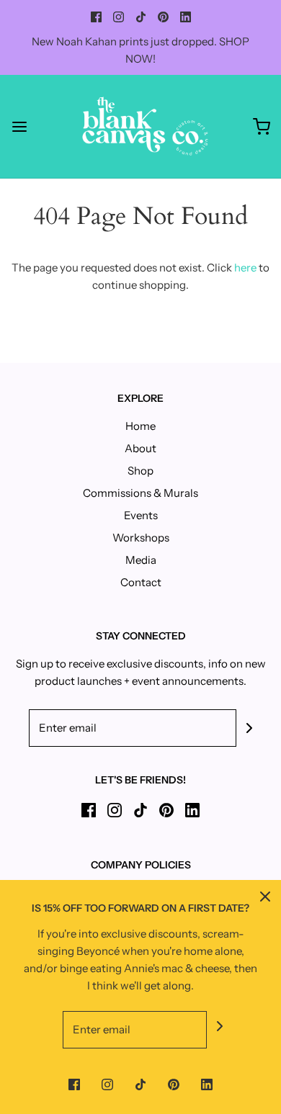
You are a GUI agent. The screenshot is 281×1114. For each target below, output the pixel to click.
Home (140, 426)
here (245, 267)
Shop (140, 470)
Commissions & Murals (140, 493)
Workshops (140, 537)
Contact (140, 582)
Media (140, 560)
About (140, 448)
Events (141, 515)
